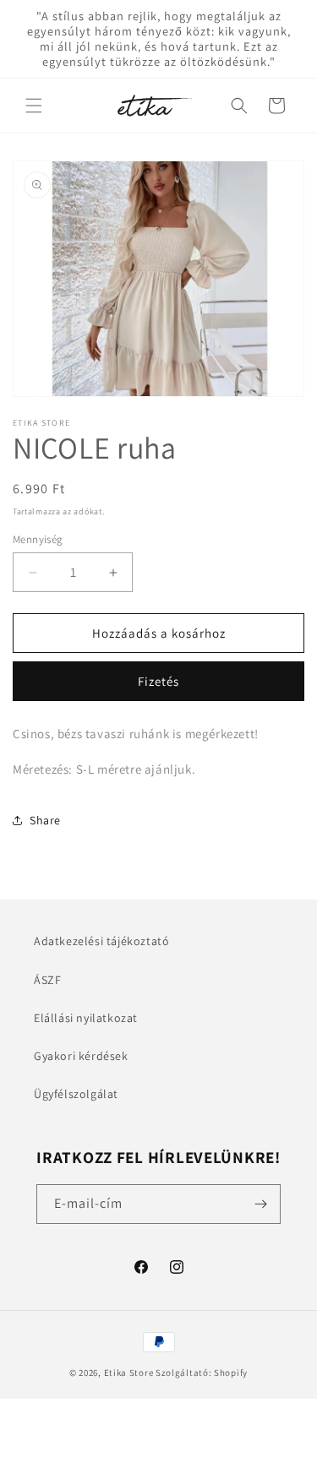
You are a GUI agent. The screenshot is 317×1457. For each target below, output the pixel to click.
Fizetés (158, 681)
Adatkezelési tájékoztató (101, 941)
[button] (33, 105)
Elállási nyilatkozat (86, 1017)
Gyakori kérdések (81, 1055)
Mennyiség (38, 539)
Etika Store (129, 1372)
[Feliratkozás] (261, 1204)
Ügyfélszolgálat (76, 1093)
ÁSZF (47, 979)
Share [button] (45, 820)
